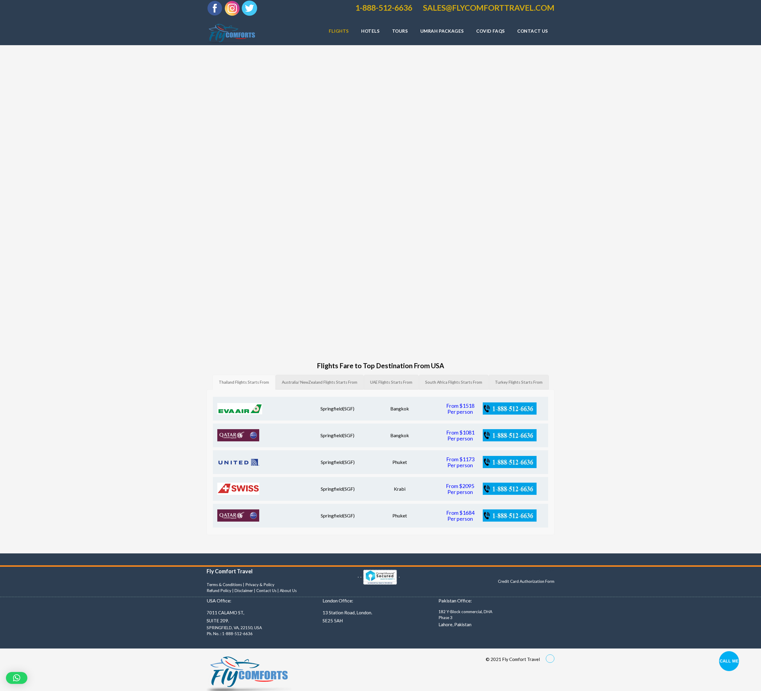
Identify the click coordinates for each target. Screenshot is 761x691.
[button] (16, 678)
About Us (288, 590)
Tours (400, 31)
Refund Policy (219, 590)
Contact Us (266, 590)
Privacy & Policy (259, 584)
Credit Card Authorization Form (526, 581)
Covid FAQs (490, 31)
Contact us (532, 31)
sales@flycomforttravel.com (488, 7)
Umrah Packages (442, 31)
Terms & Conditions (224, 584)
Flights (339, 31)
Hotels (370, 31)
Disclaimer (244, 590)
